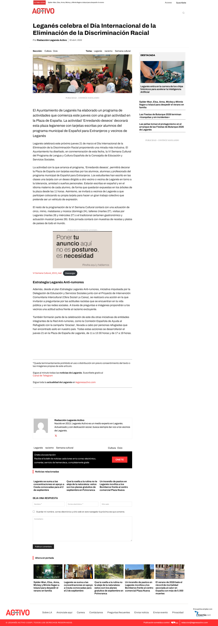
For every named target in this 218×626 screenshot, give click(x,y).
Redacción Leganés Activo (52, 40)
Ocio (55, 51)
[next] (113, 2)
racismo (109, 51)
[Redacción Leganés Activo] (44, 428)
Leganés (98, 51)
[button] (183, 12)
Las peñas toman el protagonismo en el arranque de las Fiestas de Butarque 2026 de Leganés (161, 127)
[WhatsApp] (162, 40)
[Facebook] (148, 40)
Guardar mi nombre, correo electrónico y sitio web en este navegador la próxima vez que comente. (80, 511)
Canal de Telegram (43, 375)
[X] (155, 40)
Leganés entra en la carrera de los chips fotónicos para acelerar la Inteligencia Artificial (161, 89)
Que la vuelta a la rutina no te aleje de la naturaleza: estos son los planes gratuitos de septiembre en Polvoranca (108, 588)
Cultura (47, 51)
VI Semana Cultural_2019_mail (47, 273)
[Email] (168, 40)
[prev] (108, 2)
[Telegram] (175, 40)
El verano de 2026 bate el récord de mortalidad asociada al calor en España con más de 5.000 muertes (169, 588)
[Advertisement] (82, 346)
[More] (182, 40)
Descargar (70, 273)
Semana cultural (123, 51)
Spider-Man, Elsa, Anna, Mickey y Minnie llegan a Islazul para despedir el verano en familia (161, 105)
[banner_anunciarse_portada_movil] (82, 249)
